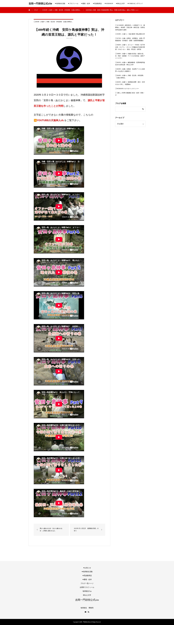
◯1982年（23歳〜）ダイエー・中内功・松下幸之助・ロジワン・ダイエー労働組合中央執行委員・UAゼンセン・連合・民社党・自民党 (130, 47)
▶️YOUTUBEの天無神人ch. (49, 120)
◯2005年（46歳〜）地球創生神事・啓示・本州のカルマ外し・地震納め (130, 83)
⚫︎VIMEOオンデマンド (135, 3)
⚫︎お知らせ (87, 568)
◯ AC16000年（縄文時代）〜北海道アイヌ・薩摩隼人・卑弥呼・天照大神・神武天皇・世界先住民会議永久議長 (130, 28)
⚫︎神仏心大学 (120, 3)
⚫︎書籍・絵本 (85, 3)
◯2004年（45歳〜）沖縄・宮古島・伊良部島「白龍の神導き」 (53, 21)
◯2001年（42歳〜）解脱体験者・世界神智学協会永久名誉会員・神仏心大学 (130, 63)
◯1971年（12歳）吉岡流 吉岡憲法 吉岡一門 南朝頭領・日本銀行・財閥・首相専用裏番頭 (130, 39)
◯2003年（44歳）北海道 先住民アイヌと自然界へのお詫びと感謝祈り (130, 70)
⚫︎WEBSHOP (109, 3)
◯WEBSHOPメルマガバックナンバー (127, 88)
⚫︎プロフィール (73, 3)
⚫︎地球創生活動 (60, 3)
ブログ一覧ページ (87, 583)
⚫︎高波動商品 (97, 3)
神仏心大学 (87, 595)
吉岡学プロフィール (87, 587)
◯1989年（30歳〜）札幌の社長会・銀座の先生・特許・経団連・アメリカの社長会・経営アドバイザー (130, 56)
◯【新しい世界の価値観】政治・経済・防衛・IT (130, 94)
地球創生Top (87, 591)
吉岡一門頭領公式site (40, 3)
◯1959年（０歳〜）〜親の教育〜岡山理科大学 (130, 34)
